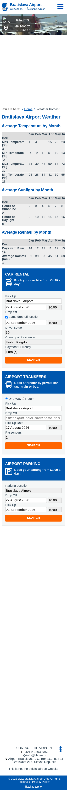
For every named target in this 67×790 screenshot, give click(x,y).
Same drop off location (23, 316)
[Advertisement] (33, 70)
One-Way (14, 398)
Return (29, 398)
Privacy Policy (40, 781)
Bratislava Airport (26, 4)
